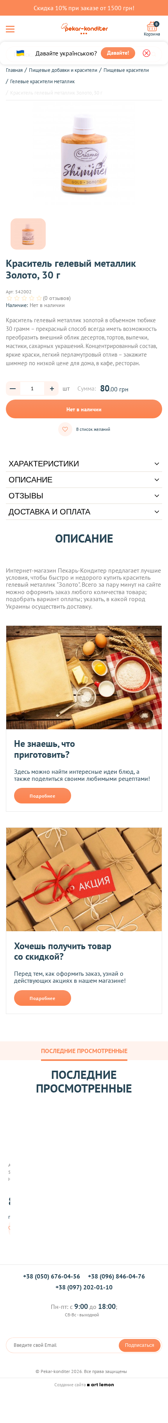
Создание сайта (70, 1384)
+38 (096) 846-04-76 (116, 1276)
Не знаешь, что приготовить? (44, 749)
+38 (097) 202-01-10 (84, 1287)
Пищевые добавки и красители (63, 70)
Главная (14, 70)
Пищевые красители (126, 70)
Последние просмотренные (84, 1051)
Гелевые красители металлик (42, 81)
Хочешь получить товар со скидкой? (62, 951)
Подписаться (139, 1345)
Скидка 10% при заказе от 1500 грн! (84, 8)
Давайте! (118, 52)
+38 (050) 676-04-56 (51, 1276)
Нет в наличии (84, 409)
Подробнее (42, 796)
